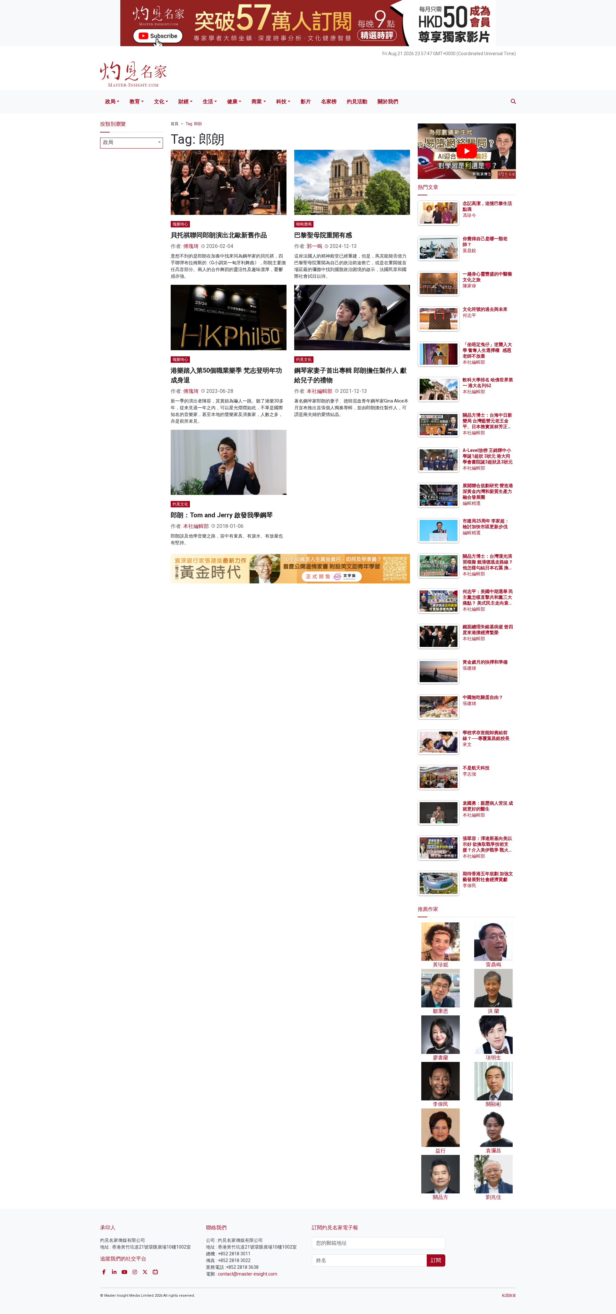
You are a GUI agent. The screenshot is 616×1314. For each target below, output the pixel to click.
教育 (135, 101)
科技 (281, 101)
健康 (232, 101)
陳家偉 (469, 285)
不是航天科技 (476, 767)
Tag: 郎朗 (194, 124)
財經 (183, 101)
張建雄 (469, 668)
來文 (467, 744)
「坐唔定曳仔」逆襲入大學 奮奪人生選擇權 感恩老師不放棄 (487, 350)
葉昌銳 (469, 250)
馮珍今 (469, 215)
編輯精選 (472, 503)
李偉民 (469, 885)
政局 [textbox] (108, 142)
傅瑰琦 (191, 246)
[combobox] (131, 143)
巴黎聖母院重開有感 (323, 235)
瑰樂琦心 (180, 224)
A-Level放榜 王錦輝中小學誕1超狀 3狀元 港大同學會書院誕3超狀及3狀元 (488, 456)
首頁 (174, 124)
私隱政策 (509, 1295)
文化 (159, 101)
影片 (306, 101)
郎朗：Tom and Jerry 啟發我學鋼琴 (222, 515)
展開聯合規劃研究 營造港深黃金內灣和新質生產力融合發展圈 (488, 491)
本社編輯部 (319, 391)
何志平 (469, 315)
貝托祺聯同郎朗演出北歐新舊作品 (219, 235)
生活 (208, 101)
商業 (257, 101)
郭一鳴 (314, 246)
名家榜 (329, 101)
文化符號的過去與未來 (485, 309)
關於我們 (388, 101)
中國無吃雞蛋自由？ (483, 697)
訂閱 (436, 1260)
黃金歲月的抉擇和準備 (485, 662)
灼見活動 (357, 101)
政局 (110, 101)
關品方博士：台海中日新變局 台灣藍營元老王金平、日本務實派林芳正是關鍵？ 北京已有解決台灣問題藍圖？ (488, 426)
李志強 (469, 773)
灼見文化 (304, 359)
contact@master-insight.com (247, 1273)
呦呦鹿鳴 (304, 224)
